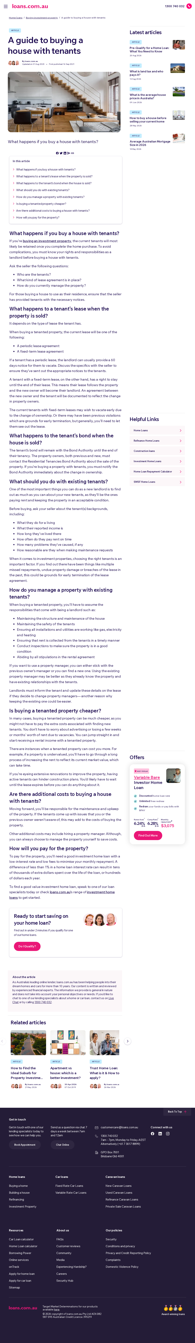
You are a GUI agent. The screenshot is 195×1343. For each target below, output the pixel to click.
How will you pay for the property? (37, 217)
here (56, 1309)
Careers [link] (61, 1274)
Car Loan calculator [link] (21, 1239)
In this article (21, 161)
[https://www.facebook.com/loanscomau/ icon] (152, 1133)
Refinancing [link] (16, 1199)
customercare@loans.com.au (119, 1127)
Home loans (15, 17)
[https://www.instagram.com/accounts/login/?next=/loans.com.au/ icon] (168, 1133)
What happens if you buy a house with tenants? (45, 169)
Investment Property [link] (22, 1206)
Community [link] (63, 1253)
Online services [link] (19, 1260)
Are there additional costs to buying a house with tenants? (53, 210)
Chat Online (62, 1144)
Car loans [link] (61, 1177)
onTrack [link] (14, 1267)
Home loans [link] (17, 1177)
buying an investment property (47, 241)
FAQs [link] (60, 1239)
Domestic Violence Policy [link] (122, 1267)
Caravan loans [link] (115, 1177)
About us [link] (62, 1230)
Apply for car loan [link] (20, 1280)
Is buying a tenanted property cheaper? (41, 204)
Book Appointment (24, 1144)
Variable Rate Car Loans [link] (70, 1192)
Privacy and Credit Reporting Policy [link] (128, 1253)
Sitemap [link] (14, 1287)
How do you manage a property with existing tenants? (50, 197)
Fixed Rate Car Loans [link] (69, 1186)
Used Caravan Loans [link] (118, 1192)
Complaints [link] (113, 1260)
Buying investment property (42, 17)
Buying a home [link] (18, 1186)
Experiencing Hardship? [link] (71, 1267)
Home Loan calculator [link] (23, 1246)
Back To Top (175, 1111)
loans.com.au (60, 892)
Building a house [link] (19, 1192)
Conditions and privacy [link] (120, 1246)
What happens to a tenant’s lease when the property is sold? (54, 176)
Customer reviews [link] (68, 1246)
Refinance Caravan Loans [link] (121, 1199)
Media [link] (60, 1260)
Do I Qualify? (27, 946)
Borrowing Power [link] (20, 1253)
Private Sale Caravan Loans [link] (123, 1206)
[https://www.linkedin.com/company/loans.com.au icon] (160, 1133)
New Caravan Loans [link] (118, 1186)
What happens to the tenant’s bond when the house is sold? (53, 183)
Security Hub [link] (64, 1280)
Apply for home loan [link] (22, 1274)
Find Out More (147, 835)
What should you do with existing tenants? (43, 190)
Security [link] (111, 1239)
